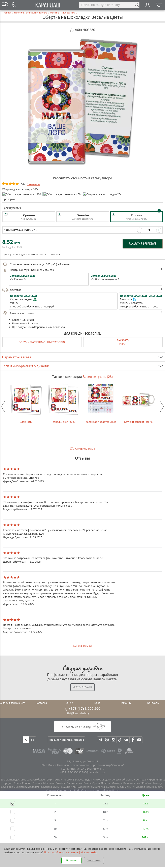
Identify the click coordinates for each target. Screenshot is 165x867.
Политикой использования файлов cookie (70, 852)
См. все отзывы (82, 645)
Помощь (125, 703)
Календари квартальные (101, 422)
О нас (69, 703)
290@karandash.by (78, 713)
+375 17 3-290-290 (70, 772)
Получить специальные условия (42, 342)
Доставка (15, 290)
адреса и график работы (103, 790)
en (32, 739)
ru (26, 739)
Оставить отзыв (85, 449)
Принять (71, 860)
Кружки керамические (138, 422)
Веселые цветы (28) (98, 376)
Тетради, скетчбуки (63, 422)
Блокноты (26, 422)
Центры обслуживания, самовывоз (32, 270)
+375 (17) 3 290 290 (84, 708)
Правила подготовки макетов (66, 739)
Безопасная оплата (22, 313)
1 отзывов (33, 184)
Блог (97, 703)
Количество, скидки (17, 230)
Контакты (153, 703)
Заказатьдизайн (123, 342)
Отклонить (94, 860)
